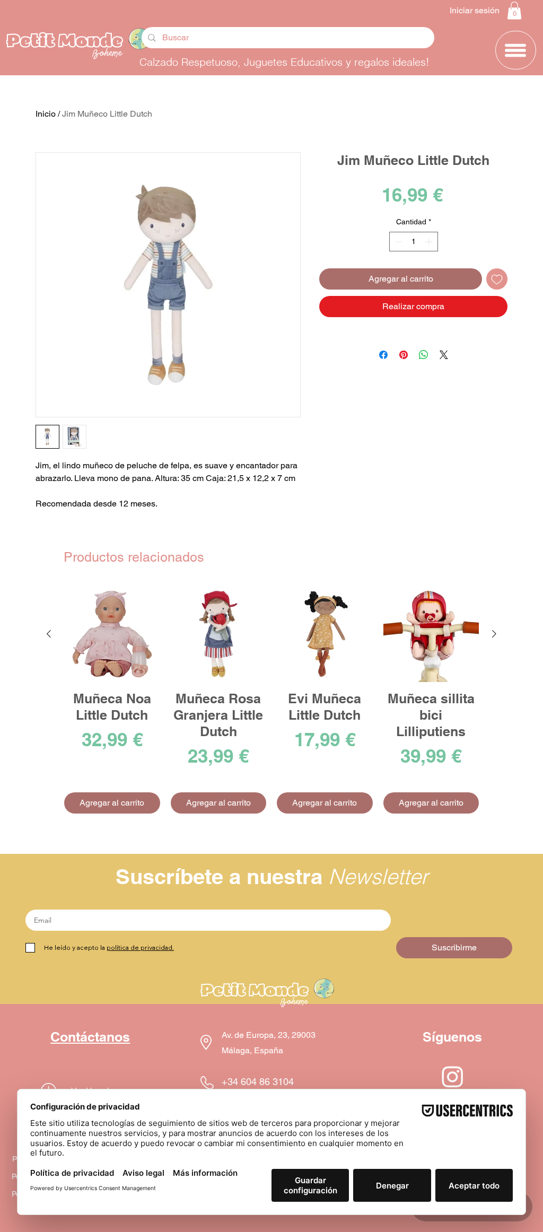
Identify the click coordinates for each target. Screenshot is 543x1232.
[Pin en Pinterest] (403, 354)
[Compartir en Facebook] (383, 354)
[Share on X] (443, 354)
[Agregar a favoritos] (496, 279)
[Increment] (429, 241)
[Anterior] (48, 633)
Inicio (46, 114)
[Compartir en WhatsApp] (423, 354)
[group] (271, 700)
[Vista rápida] (112, 634)
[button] (514, 10)
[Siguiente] (494, 633)
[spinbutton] (413, 241)
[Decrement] (397, 241)
